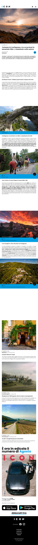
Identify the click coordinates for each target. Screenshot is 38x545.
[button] (34, 174)
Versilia (17, 72)
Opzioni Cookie (19, 533)
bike (28, 182)
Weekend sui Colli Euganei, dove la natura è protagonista (17, 396)
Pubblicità (19, 534)
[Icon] (6, 7)
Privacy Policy (19, 529)
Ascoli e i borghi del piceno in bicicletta (12, 439)
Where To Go (6, 351)
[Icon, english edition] (32, 7)
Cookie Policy (19, 531)
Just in (6, 45)
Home (3, 45)
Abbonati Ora (19, 513)
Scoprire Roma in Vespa (8, 354)
